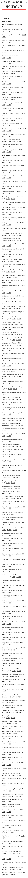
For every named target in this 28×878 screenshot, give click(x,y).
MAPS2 (9, 209)
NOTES (4, 26)
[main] (14, 7)
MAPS (20, 24)
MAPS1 (4, 209)
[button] (2, 2)
